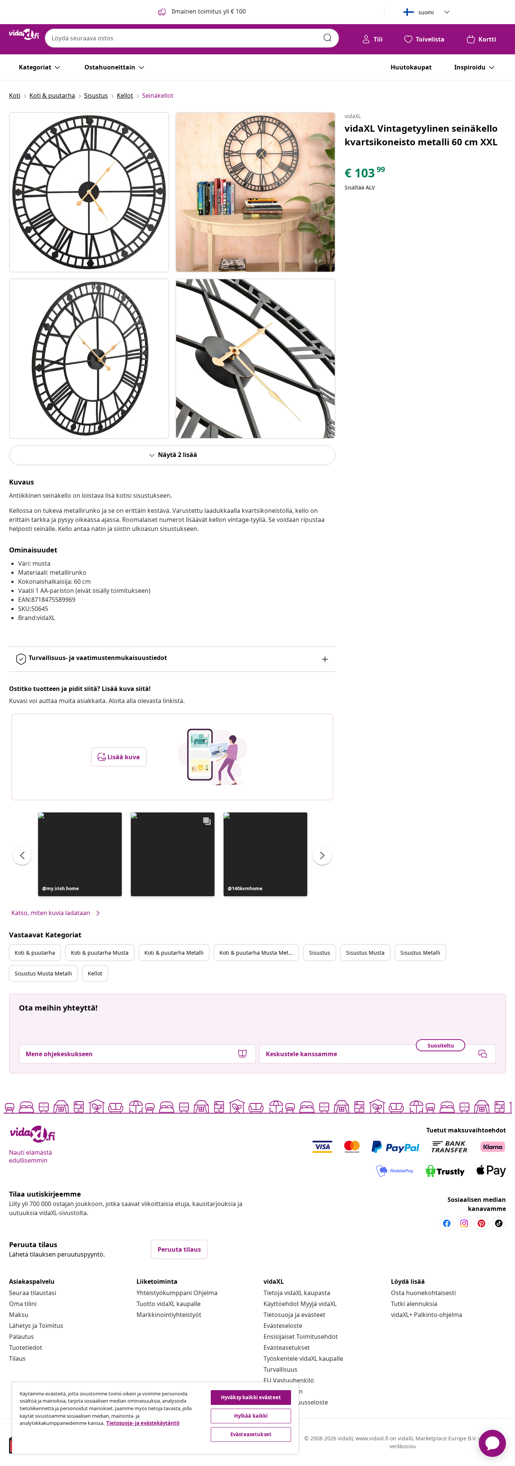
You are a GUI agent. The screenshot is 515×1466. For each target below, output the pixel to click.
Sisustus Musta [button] (365, 952)
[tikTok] (499, 1223)
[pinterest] (481, 1223)
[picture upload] (212, 757)
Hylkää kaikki (251, 1415)
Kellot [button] (95, 973)
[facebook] (447, 1223)
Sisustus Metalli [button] (420, 952)
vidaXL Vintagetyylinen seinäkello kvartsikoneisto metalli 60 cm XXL (421, 135)
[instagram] (464, 1223)
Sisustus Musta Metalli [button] (43, 973)
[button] (80, 854)
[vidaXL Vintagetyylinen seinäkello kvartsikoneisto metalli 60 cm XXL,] (89, 192)
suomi (426, 12)
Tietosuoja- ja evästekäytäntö (142, 1423)
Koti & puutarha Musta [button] (100, 952)
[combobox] (192, 38)
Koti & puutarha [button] (35, 952)
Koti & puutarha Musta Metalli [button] (257, 952)
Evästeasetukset (287, 1347)
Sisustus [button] (319, 952)
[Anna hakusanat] (328, 38)
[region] (155, 1418)
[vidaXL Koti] (24, 34)
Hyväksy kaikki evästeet (251, 1397)
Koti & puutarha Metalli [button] (174, 952)
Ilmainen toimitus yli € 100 (208, 11)
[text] (365, 174)
